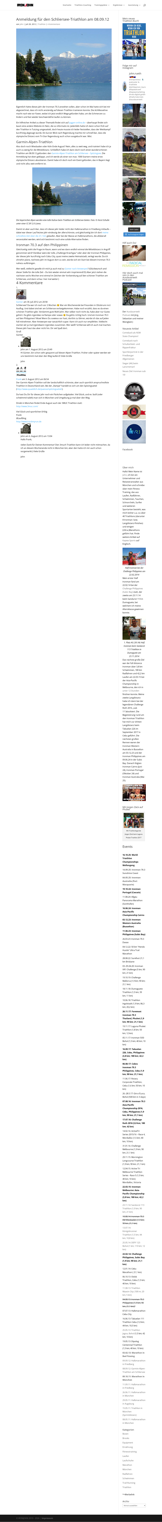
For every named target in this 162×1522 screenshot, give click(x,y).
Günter (19, 301)
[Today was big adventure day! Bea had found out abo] (134, 140)
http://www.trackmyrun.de (28, 421)
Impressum (47, 1518)
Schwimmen (128, 1478)
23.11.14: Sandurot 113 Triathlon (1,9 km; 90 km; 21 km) (133, 1208)
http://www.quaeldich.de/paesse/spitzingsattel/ (39, 389)
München (127, 1469)
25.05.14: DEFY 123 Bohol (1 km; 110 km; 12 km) (134, 1246)
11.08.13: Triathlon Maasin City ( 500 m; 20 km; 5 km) (133, 1291)
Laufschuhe (128, 1460)
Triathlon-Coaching (83, 5)
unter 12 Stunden (131, 690)
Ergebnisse (117, 5)
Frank (19, 379)
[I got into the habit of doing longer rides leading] (134, 115)
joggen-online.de (77, 122)
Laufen (126, 1456)
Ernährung (128, 1447)
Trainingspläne (100, 5)
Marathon (127, 1465)
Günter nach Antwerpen (76, 268)
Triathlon (42, 24)
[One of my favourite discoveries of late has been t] (134, 164)
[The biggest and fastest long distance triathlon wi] (134, 213)
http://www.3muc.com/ (27, 406)
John (22, 24)
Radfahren (128, 1474)
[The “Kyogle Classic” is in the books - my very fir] (134, 189)
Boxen (125, 1433)
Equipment (128, 1442)
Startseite (67, 5)
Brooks (126, 1438)
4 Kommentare (54, 24)
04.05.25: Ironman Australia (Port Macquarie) (132, 881)
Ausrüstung (133, 5)
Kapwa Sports (129, 540)
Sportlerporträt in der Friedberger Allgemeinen (133, 355)
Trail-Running (129, 1482)
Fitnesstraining (130, 1451)
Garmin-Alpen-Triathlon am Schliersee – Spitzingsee (76, 153)
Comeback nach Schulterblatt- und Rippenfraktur (131, 344)
